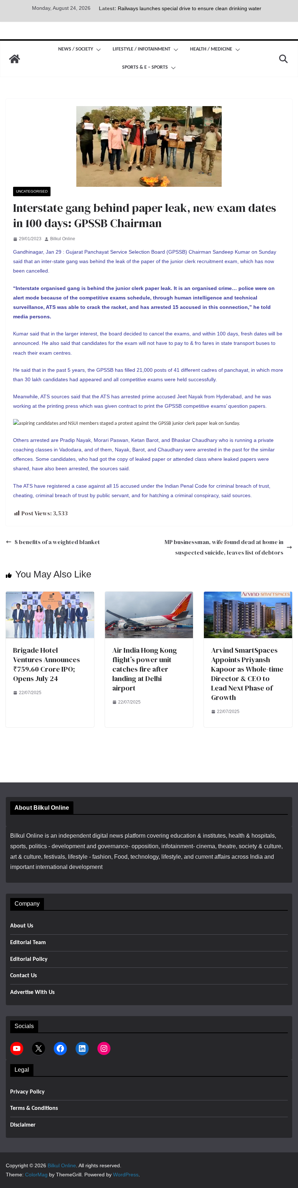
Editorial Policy (29, 959)
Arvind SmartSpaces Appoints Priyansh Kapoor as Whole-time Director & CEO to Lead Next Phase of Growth (247, 673)
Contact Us (23, 976)
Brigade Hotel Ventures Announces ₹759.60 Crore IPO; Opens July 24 (46, 664)
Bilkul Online (62, 238)
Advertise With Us (32, 992)
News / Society (75, 49)
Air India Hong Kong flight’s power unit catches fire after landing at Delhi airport (144, 669)
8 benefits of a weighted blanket (57, 542)
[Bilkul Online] (14, 59)
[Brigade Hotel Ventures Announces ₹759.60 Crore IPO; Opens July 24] (50, 596)
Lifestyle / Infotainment (141, 49)
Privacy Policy (27, 1092)
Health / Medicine (211, 49)
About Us (21, 926)
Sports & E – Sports (145, 67)
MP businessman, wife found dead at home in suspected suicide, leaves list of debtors (224, 547)
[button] (97, 49)
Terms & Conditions (34, 1108)
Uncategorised (32, 191)
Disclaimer (23, 1125)
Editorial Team (28, 943)
